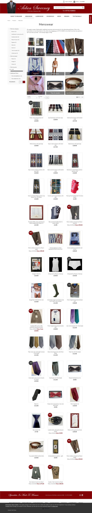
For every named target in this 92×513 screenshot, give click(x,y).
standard (31, 146)
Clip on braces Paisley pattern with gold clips (36, 170)
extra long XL (40, 146)
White (60, 146)
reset (21, 81)
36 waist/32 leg (51, 484)
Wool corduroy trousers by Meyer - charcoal (75, 222)
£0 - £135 (12, 69)
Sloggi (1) (14, 61)
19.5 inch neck (79, 302)
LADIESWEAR (39, 16)
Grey (61, 148)
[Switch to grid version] (77, 97)
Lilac (70, 330)
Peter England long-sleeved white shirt (56, 326)
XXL (79, 174)
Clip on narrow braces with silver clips (55, 144)
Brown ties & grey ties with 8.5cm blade (56, 352)
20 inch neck (74, 304)
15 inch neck (51, 328)
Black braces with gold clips (74, 144)
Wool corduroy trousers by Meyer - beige (75, 456)
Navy (51, 118)
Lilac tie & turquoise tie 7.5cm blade (74, 326)
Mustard (30, 354)
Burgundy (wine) (51, 146)
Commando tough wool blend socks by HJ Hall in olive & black (55, 300)
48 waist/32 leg (60, 484)
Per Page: (40, 96)
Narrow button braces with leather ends (55, 170)
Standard (70, 174)
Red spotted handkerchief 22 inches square (74, 196)
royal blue (60, 408)
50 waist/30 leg (55, 486)
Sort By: (29, 96)
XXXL (60, 278)
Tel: (69, 11)
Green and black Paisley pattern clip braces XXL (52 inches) (36, 196)
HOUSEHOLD (50, 16)
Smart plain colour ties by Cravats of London (36, 378)
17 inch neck (79, 298)
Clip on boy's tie (36, 430)
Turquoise (79, 330)
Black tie (36, 404)
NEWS (59, 16)
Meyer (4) (14, 58)
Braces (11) (14, 31)
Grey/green (36, 354)
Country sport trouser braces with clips (55, 196)
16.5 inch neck (59, 328)
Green (51, 200)
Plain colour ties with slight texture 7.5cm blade (36, 352)
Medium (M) (75, 434)
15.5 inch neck (70, 298)
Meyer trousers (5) (15, 39)
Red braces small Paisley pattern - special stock (75, 170)
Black (50, 148)
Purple (36, 356)
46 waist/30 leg (36, 252)
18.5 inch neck (70, 302)
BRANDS (66, 16)
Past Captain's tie (75, 404)
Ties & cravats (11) (15, 50)
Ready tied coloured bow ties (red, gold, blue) (55, 404)
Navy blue (55, 148)
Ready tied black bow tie (75, 378)
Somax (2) (14, 64)
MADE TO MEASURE (16, 16)
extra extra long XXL (36, 148)
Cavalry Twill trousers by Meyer (55, 482)
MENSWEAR (28, 16)
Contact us (53, 31)
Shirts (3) (13, 45)
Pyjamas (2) (14, 42)
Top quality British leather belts (36, 456)
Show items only (17, 76)
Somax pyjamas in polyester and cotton (74, 248)
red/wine (51, 408)
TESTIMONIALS (77, 16)
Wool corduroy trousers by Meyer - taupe (36, 248)
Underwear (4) (15, 53)
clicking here (55, 506)
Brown (60, 200)
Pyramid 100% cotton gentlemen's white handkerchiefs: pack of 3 (36, 222)
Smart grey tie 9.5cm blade (55, 378)
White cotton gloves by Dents (75, 430)
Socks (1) (13, 47)
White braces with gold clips (36, 144)
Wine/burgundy (51, 120)
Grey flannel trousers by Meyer (36, 482)
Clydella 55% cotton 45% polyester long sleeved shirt (36, 326)
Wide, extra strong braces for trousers (36, 118)
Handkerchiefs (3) (15, 37)
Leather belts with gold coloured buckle (55, 430)
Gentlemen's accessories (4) (17, 34)
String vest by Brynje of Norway (55, 274)
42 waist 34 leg (74, 226)
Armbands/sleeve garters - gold (55, 456)
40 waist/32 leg (36, 486)
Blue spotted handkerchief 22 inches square (56, 222)
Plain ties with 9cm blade (75, 352)
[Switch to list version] (80, 97)
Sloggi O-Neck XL (36, 274)
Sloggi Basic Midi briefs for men (36, 300)
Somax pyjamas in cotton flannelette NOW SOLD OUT (56, 248)
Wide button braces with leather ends (74, 118)
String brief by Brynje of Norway (74, 274)
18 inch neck (79, 300)
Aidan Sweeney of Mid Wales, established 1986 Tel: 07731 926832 (58, 495)
